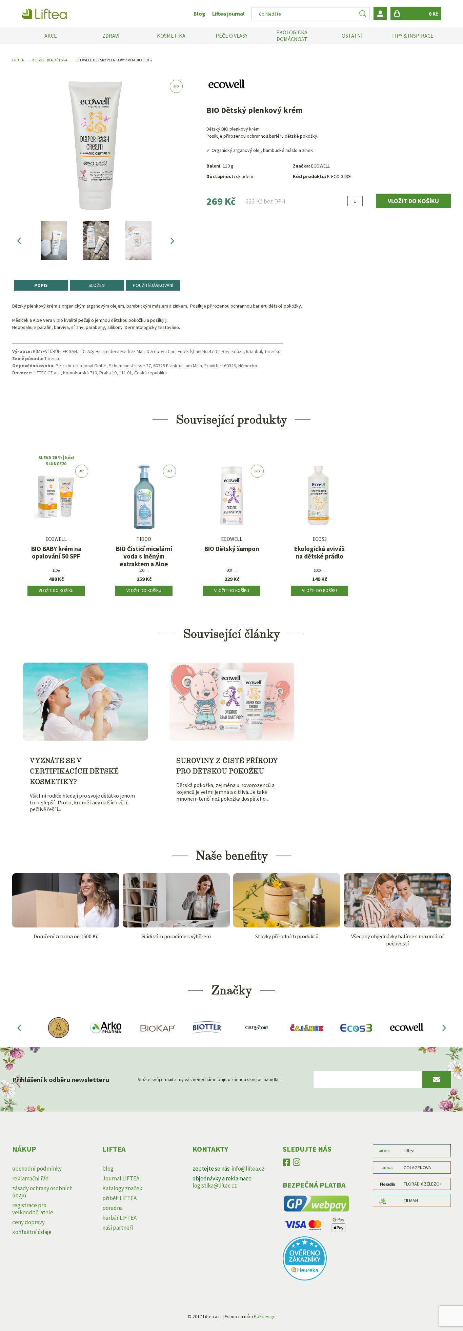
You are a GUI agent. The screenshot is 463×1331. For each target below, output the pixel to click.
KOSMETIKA (171, 35)
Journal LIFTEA (120, 1178)
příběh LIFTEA (119, 1198)
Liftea (18, 59)
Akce (50, 35)
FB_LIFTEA (286, 1163)
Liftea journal (228, 13)
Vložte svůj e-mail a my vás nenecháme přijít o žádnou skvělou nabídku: (209, 1079)
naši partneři (117, 1227)
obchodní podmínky (37, 1168)
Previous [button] (19, 240)
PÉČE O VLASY (231, 35)
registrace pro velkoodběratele (32, 1208)
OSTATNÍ (352, 35)
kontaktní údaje (32, 1232)
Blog (199, 13)
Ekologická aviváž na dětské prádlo (319, 553)
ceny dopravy (28, 1222)
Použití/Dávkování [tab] (153, 285)
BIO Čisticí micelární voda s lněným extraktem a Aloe (144, 556)
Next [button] (172, 240)
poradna (112, 1208)
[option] (54, 240)
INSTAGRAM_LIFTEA (296, 1163)
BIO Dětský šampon (231, 549)
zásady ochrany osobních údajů (42, 1192)
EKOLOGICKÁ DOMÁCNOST (291, 35)
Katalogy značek (122, 1188)
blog (108, 1168)
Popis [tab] (41, 285)
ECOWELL (320, 166)
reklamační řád (30, 1178)
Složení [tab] (96, 285)
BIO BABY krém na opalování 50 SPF (56, 553)
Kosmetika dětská (49, 59)
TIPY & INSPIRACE (412, 35)
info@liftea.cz (248, 1168)
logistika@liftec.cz (215, 1185)
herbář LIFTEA (119, 1217)
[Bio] (56, 499)
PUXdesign (265, 1316)
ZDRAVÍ (111, 35)
